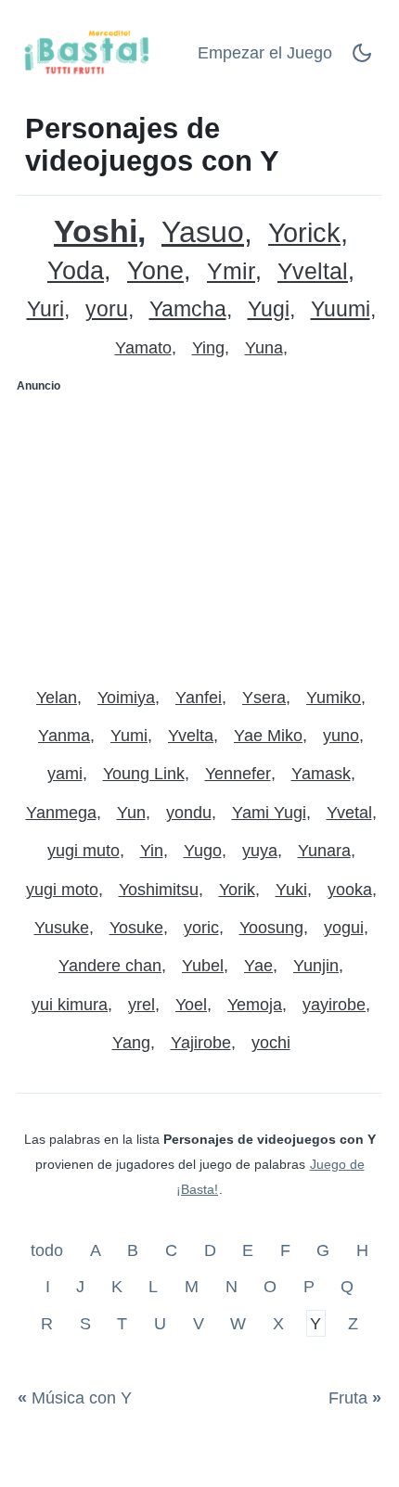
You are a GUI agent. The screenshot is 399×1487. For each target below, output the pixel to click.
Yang (131, 1042)
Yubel (203, 965)
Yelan (56, 697)
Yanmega (61, 812)
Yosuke (136, 927)
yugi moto (62, 889)
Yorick (304, 233)
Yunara (324, 850)
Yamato (143, 348)
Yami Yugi (269, 812)
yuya (259, 850)
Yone (155, 271)
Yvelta (190, 735)
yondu (189, 812)
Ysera (264, 697)
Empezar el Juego (265, 53)
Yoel (191, 1004)
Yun (131, 812)
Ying (208, 348)
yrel (141, 1004)
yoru (106, 309)
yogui (344, 927)
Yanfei (198, 697)
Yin (151, 850)
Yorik (237, 889)
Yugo (203, 850)
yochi (270, 1042)
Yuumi (340, 309)
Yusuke (61, 927)
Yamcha (187, 309)
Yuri (45, 309)
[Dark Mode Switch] (362, 58)
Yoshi (95, 231)
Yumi (129, 735)
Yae (258, 965)
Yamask (321, 773)
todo (49, 1249)
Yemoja (254, 1004)
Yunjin (316, 965)
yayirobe (334, 1004)
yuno (341, 735)
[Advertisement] (199, 532)
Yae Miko (268, 735)
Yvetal (349, 812)
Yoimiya (126, 697)
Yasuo (202, 232)
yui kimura (70, 1004)
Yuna (264, 348)
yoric (201, 927)
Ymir (231, 271)
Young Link (144, 773)
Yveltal (312, 271)
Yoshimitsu (159, 889)
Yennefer (238, 773)
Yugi (269, 309)
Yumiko (333, 697)
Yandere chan (109, 965)
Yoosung (271, 927)
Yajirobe (201, 1042)
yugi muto (83, 850)
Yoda (75, 271)
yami (65, 773)
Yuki (291, 889)
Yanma (64, 735)
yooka (350, 889)
